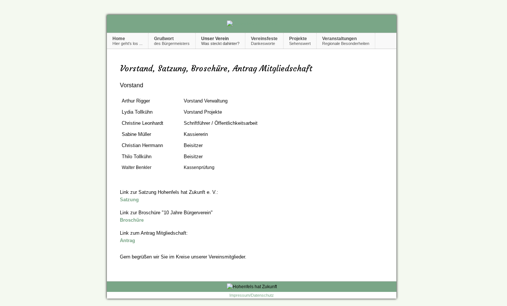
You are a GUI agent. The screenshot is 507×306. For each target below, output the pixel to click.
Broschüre (132, 220)
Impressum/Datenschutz (251, 295)
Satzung (129, 199)
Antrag (127, 240)
